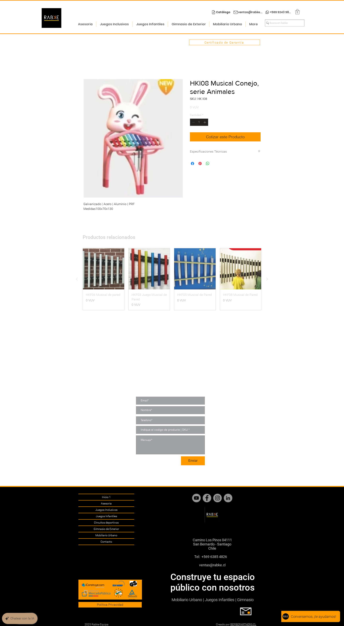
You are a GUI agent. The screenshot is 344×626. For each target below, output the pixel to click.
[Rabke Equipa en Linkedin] (228, 498)
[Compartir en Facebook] (192, 163)
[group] (172, 279)
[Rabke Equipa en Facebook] (207, 498)
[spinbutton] (199, 122)
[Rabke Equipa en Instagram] (217, 498)
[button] (297, 11)
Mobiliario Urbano (106, 535)
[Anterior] (76, 279)
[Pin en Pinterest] (200, 163)
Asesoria (106, 503)
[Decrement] (193, 122)
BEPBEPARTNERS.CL (243, 624)
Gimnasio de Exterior (106, 529)
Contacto (106, 541)
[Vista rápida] (103, 269)
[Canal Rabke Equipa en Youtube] (196, 498)
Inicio (87, 65)
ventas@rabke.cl (212, 565)
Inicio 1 (106, 497)
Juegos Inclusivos (106, 509)
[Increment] (205, 122)
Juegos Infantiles (106, 516)
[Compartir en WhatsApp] (207, 163)
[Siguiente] (267, 279)
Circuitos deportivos (106, 522)
